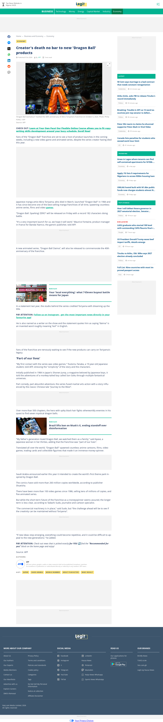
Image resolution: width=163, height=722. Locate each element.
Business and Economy (33, 36)
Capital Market (93, 11)
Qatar (25, 572)
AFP (39, 57)
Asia (119, 275)
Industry (106, 11)
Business (47, 11)
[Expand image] (108, 64)
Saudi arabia (37, 572)
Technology (61, 11)
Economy (117, 11)
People (120, 232)
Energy (81, 11)
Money (72, 11)
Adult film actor (71, 572)
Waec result (87, 572)
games (49, 207)
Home (18, 36)
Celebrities (122, 89)
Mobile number (53, 572)
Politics (120, 103)
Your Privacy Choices (84, 720)
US (119, 145)
